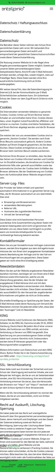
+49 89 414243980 (17, 2)
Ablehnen (21, 466)
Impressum (39, 470)
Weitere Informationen (21, 470)
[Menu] (51, 9)
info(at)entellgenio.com (36, 2)
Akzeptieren (7, 466)
